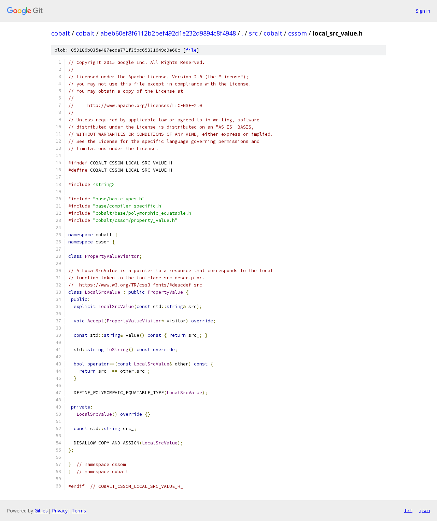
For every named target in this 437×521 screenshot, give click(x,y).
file (191, 50)
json (424, 510)
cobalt (60, 33)
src (253, 33)
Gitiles (41, 510)
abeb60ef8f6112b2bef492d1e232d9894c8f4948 (168, 33)
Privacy (60, 510)
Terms (79, 510)
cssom (297, 33)
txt (408, 510)
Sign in (423, 11)
